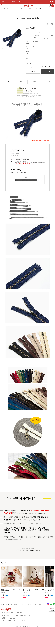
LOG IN (44, 1)
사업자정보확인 (38, 604)
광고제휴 (21, 604)
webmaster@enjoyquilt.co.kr (25, 615)
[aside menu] (2, 5)
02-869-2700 (22, 612)
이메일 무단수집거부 (29, 604)
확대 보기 (2, 48)
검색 (52, 5)
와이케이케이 (35, 41)
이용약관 (7, 604)
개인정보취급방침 (14, 604)
